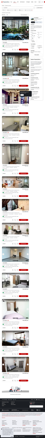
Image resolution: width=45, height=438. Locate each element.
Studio (32, 74)
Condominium (33, 63)
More (35, 1)
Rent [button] (14, 1)
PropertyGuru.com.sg (5, 413)
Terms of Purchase (22, 436)
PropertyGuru (4, 420)
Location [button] (37, 22)
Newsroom (12, 403)
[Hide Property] (25, 21)
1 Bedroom (34, 74)
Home (3, 5)
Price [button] (40, 22)
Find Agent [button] (28, 1)
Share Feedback (13, 404)
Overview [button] (33, 22)
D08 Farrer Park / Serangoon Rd (37, 432)
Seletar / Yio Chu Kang (34, 83)
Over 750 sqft (32, 88)
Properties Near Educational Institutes (27, 428)
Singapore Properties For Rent (37, 421)
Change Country (32, 402)
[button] (33, 28)
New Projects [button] (22, 1)
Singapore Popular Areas (37, 427)
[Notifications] (43, 2)
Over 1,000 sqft (37, 88)
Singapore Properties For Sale (26, 421)
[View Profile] (8, 18)
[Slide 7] (15, 74)
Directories (14, 420)
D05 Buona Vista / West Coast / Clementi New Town (37, 430)
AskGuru (3, 421)
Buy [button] (11, 1)
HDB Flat (40, 62)
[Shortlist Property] (27, 21)
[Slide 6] (14, 74)
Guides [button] (32, 1)
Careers (3, 405)
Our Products (4, 404)
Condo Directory (14, 421)
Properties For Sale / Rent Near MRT (17, 428)
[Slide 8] (16, 74)
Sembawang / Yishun (34, 84)
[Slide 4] (15, 102)
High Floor (32, 98)
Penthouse (35, 98)
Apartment (36, 63)
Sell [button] (17, 1)
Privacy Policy (16, 436)
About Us (3, 403)
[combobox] (18, 8)
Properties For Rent (36, 420)
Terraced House (37, 64)
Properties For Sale (25, 420)
